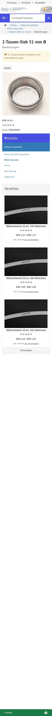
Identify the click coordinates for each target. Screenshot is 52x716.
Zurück (7, 67)
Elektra (12, 138)
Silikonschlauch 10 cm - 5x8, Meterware (26, 226)
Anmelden (40, 2)
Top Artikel (11, 188)
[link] (8, 125)
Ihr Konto (25, 2)
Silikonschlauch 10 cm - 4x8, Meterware (26, 329)
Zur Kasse (12, 2)
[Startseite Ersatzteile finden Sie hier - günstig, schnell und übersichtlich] (26, 9)
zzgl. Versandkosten (31, 240)
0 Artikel (8, 712)
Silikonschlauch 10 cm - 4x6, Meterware (26, 278)
